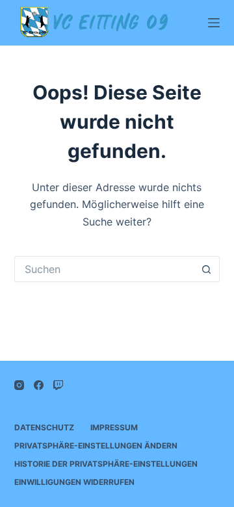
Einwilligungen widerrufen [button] (74, 482)
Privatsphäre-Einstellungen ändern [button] (95, 445)
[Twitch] (58, 385)
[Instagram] (19, 385)
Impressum (114, 427)
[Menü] (214, 23)
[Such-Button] (207, 269)
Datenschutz (44, 427)
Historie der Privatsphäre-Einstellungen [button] (106, 464)
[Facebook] (39, 385)
